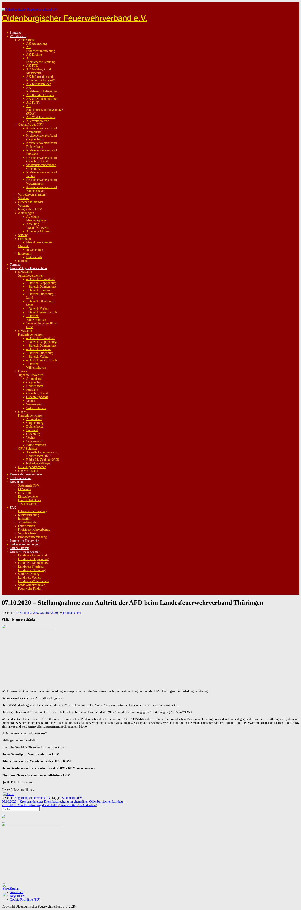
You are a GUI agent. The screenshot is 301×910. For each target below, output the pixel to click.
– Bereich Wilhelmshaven (36, 317)
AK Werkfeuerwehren (40, 117)
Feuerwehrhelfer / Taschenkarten (29, 502)
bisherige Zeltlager (38, 463)
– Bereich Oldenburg (39, 353)
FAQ (13, 507)
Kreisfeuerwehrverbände (34, 529)
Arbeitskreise (26, 40)
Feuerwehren (26, 526)
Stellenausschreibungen (25, 544)
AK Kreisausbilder (38, 84)
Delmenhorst (34, 386)
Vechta (30, 400)
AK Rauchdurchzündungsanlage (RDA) (44, 109)
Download (17, 481)
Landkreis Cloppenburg (33, 559)
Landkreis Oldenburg (32, 570)
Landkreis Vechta (29, 577)
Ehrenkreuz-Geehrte (39, 242)
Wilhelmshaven (36, 408)
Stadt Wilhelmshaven (31, 585)
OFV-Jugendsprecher (32, 467)
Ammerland (34, 378)
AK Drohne (34, 54)
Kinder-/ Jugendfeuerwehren (28, 268)
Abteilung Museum (38, 231)
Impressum (25, 253)
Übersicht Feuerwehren (25, 551)
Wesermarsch (34, 404)
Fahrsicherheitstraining (32, 511)
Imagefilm (24, 518)
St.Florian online (20, 478)
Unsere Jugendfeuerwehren (30, 373)
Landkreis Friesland (31, 566)
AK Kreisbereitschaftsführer (41, 89)
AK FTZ (32, 65)
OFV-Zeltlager (27, 448)
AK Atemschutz (36, 43)
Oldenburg (33, 434)
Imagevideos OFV (30, 209)
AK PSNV (33, 102)
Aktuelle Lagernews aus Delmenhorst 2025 (42, 454)
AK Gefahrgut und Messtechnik (38, 71)
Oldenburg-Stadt (37, 397)
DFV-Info (24, 492)
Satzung (23, 235)
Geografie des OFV (31, 124)
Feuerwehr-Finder (29, 588)
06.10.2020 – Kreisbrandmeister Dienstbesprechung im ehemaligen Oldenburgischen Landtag (64, 801)
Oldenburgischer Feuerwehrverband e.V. (74, 17)
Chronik (23, 246)
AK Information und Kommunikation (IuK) (40, 78)
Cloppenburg (34, 382)
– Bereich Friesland (38, 290)
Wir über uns (18, 36)
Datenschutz (34, 257)
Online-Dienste (19, 548)
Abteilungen (26, 213)
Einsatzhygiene (28, 496)
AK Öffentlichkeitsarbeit (42, 98)
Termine (15, 264)
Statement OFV (72, 798)
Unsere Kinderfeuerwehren (30, 413)
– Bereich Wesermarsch (41, 312)
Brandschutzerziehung (32, 537)
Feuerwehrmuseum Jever (26, 474)
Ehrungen (24, 238)
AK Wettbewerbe (37, 121)
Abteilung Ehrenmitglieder (36, 218)
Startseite (16, 32)
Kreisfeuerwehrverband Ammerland (41, 130)
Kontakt (23, 260)
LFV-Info (24, 489)
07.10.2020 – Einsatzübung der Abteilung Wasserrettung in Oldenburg (49, 805)
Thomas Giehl (72, 612)
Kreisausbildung (28, 515)
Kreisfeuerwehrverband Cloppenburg (41, 137)
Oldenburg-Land (37, 393)
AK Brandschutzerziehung (40, 49)
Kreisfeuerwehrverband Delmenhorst (41, 144)
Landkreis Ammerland (32, 555)
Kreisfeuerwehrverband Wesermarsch (41, 181)
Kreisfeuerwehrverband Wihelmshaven (41, 189)
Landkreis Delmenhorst (33, 562)
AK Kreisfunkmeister (40, 95)
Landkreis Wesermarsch (33, 581)
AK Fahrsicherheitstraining (40, 60)
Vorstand (23, 198)
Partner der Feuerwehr (24, 540)
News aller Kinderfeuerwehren (30, 332)
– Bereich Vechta (37, 308)
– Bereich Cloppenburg (41, 283)
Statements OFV (29, 485)
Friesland (32, 389)
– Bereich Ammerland (40, 279)
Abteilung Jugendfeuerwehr (37, 225)
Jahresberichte (27, 522)
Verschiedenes (27, 533)
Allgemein (21, 798)
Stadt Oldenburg (28, 574)
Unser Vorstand (28, 470)
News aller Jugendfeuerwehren (30, 273)
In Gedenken (34, 249)
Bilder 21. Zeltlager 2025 (42, 459)
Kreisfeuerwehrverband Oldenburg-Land (41, 159)
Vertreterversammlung (32, 194)
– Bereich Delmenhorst (41, 286)
